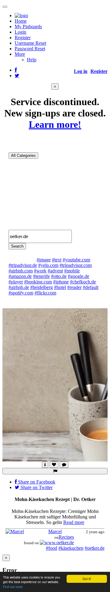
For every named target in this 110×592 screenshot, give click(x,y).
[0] (54, 464)
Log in (80, 71)
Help (31, 59)
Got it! (86, 578)
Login (20, 32)
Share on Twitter (36, 487)
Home (21, 21)
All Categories (23, 155)
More (20, 54)
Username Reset (30, 43)
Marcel (55, 531)
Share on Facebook (36, 481)
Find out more (13, 586)
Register (23, 37)
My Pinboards (28, 26)
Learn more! (55, 124)
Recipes (67, 537)
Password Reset (30, 48)
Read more (73, 522)
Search (17, 246)
